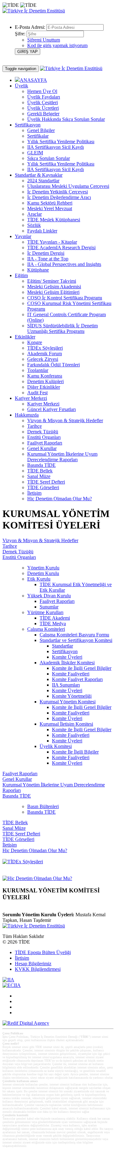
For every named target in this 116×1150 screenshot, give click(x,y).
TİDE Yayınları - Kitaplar (52, 242)
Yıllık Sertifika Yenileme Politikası (60, 141)
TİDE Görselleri (43, 487)
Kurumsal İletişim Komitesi (66, 724)
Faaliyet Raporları (44, 442)
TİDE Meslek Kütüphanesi (53, 219)
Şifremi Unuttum (43, 39)
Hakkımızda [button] (27, 415)
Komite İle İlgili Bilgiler (75, 751)
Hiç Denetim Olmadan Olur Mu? (59, 498)
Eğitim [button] (21, 275)
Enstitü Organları (44, 437)
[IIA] (8, 979)
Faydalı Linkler (42, 230)
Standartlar (62, 645)
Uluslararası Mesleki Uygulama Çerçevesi (68, 186)
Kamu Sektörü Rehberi (49, 203)
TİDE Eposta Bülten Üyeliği (43, 952)
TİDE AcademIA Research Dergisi (61, 247)
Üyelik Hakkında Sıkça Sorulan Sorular (66, 119)
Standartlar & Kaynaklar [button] (38, 175)
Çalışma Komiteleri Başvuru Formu (74, 634)
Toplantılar (37, 370)
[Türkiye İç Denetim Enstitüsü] (33, 10)
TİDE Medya (53, 623)
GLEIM (35, 152)
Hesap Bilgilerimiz (33, 963)
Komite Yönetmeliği (72, 696)
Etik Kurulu (38, 579)
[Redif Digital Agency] (25, 1023)
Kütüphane (38, 269)
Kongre (34, 342)
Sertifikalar (38, 136)
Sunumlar (49, 606)
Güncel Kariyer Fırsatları (51, 409)
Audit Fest (37, 392)
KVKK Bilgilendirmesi (38, 969)
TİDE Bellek (40, 470)
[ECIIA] (11, 985)
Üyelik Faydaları (43, 97)
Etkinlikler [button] (25, 336)
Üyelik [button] (21, 85)
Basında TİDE (41, 465)
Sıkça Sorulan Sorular (48, 158)
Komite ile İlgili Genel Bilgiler (81, 668)
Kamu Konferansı (44, 375)
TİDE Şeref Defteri (46, 481)
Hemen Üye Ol (42, 91)
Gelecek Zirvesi (42, 359)
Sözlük (34, 225)
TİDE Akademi (55, 618)
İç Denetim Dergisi (45, 253)
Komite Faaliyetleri (70, 673)
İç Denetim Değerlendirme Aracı (59, 197)
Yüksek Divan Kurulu (49, 595)
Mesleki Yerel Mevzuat (49, 208)
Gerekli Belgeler (43, 113)
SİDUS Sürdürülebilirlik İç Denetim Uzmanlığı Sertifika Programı (62, 328)
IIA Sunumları (66, 685)
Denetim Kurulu (43, 573)
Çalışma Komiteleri (46, 629)
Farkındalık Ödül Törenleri (53, 364)
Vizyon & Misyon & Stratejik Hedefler (65, 420)
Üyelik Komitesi (56, 746)
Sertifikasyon (65, 651)
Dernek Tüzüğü (42, 431)
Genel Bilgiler (41, 130)
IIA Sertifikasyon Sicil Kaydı (55, 147)
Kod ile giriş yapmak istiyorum (57, 45)
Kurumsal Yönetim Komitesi (68, 701)
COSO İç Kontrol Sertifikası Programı (64, 297)
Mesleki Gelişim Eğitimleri (53, 292)
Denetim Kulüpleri (45, 381)
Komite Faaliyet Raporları (77, 679)
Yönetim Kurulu (43, 567)
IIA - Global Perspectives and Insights (64, 264)
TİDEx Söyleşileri (45, 348)
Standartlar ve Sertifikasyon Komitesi (76, 640)
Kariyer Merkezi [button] (31, 398)
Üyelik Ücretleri (43, 108)
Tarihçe (34, 426)
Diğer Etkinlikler (43, 387)
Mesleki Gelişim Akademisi (54, 286)
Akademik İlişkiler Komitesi (67, 662)
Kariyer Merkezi (43, 403)
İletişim (34, 493)
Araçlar (34, 214)
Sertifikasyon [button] (28, 124)
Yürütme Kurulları (45, 612)
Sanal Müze (38, 476)
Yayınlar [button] (23, 236)
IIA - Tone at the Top (47, 258)
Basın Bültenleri (43, 806)
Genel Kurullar (42, 448)
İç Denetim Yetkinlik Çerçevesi (57, 191)
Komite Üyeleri (67, 657)
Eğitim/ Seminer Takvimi (51, 281)
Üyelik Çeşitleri (42, 102)
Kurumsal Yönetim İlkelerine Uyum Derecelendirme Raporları (62, 456)
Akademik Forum (44, 353)
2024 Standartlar (43, 180)
